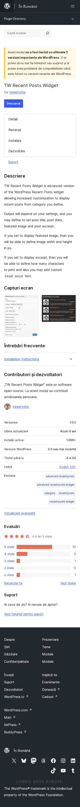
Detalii (13, 119)
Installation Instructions (21, 359)
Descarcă (13, 103)
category (49, 493)
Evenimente (51, 682)
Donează (51, 689)
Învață (9, 675)
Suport (13, 162)
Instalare (14, 140)
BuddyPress (15, 732)
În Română (22, 751)
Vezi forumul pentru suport (23, 614)
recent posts (66, 493)
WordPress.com (18, 710)
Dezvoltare (16, 151)
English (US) (67, 467)
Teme (46, 647)
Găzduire (10, 654)
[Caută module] (47, 33)
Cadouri (50, 697)
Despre (9, 639)
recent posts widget (62, 501)
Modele (48, 661)
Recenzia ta (13, 583)
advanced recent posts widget (55, 484)
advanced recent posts (60, 476)
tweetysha (17, 92)
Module (47, 654)
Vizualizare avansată (19, 513)
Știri (7, 647)
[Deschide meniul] (73, 6)
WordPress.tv (16, 697)
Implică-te (49, 675)
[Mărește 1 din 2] (33, 300)
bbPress (12, 725)
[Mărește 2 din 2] (70, 300)
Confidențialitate (16, 661)
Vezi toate (68, 583)
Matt (10, 717)
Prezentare (50, 639)
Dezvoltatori (13, 689)
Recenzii (14, 130)
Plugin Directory (15, 18)
